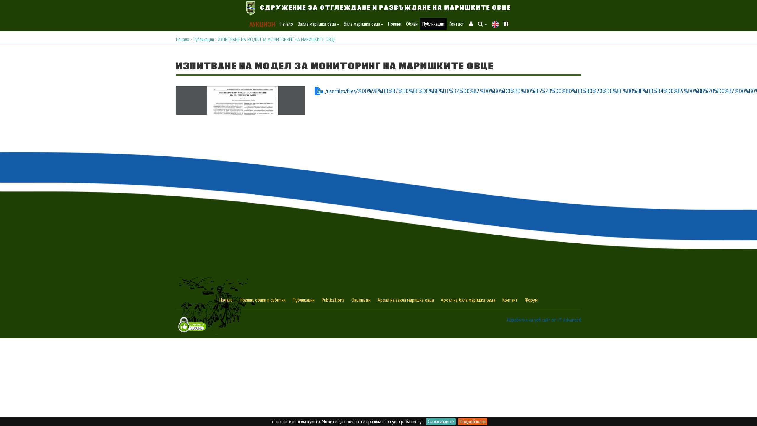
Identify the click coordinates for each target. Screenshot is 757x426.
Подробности (473, 421)
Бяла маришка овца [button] (362, 23)
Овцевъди (361, 299)
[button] (482, 24)
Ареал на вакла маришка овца (406, 299)
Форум (531, 299)
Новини (394, 23)
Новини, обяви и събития (263, 299)
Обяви (412, 23)
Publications (333, 299)
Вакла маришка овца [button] (317, 23)
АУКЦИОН (262, 24)
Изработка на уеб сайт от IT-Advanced (544, 319)
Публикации (433, 23)
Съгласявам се (441, 421)
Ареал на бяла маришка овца (468, 299)
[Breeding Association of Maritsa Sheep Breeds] (495, 24)
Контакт (456, 23)
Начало (286, 23)
